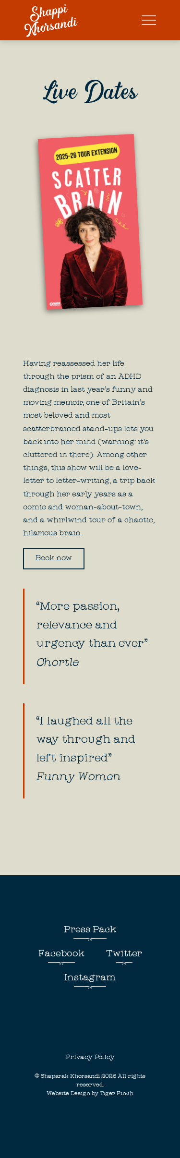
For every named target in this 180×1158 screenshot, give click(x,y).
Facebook (61, 954)
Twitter (124, 954)
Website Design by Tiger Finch (90, 1093)
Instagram (90, 978)
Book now (54, 559)
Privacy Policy (90, 1058)
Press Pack (90, 930)
